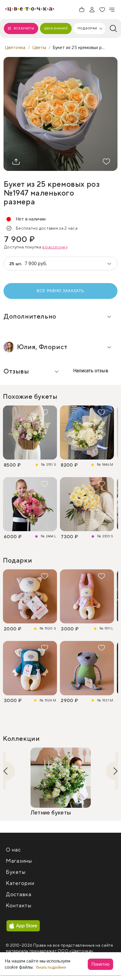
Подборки (87, 28)
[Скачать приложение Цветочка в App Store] (23, 926)
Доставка (18, 894)
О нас (13, 850)
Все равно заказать (60, 291)
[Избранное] (102, 9)
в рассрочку (55, 247)
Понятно (100, 964)
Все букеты (24, 28)
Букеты (15, 872)
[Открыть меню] (112, 9)
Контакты (18, 905)
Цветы (39, 47)
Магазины (19, 861)
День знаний (56, 28)
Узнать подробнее (51, 967)
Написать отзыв (90, 370)
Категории (20, 883)
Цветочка (15, 47)
